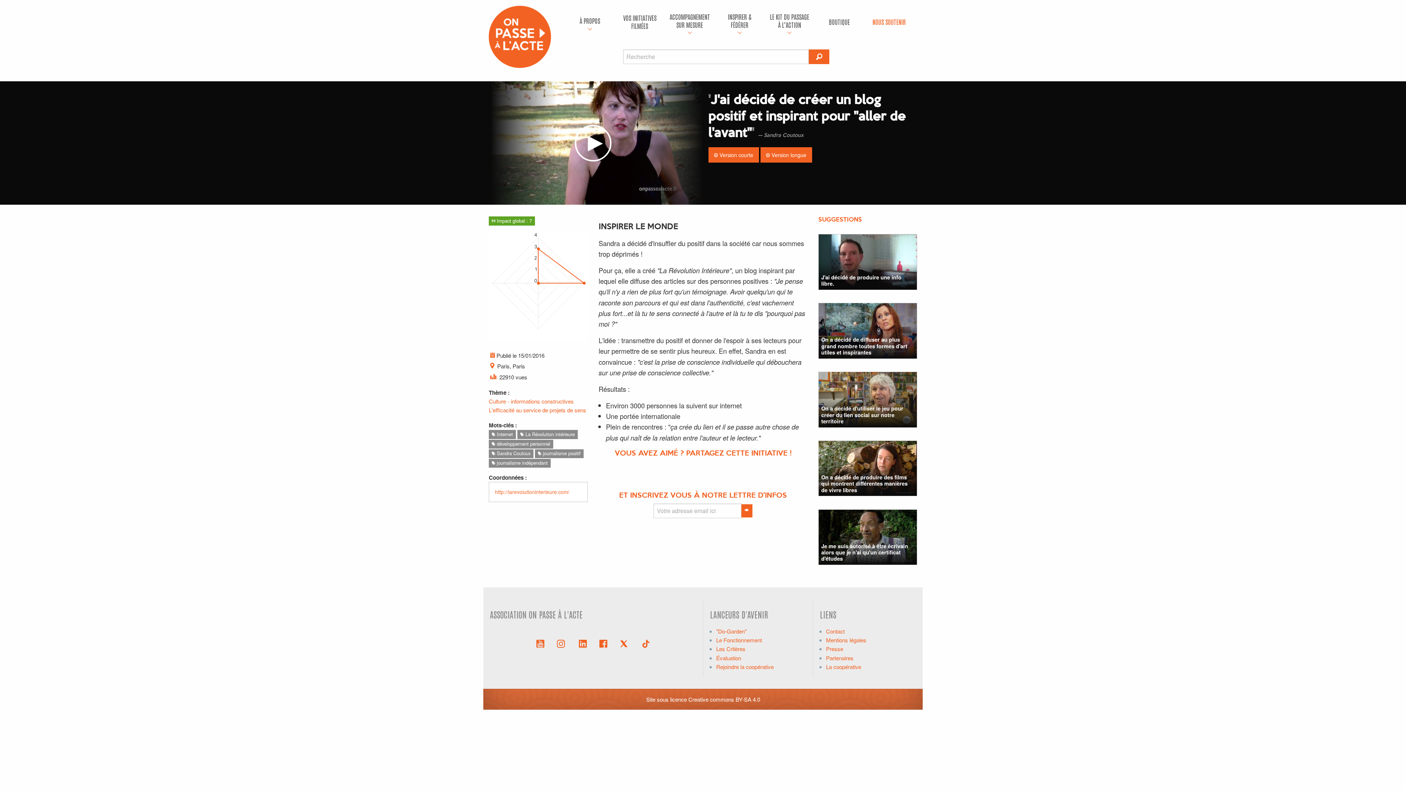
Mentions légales (846, 640)
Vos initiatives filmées (639, 22)
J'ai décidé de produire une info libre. (861, 280)
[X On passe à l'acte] (625, 643)
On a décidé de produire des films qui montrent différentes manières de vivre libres (864, 484)
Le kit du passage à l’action (789, 21)
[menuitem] (590, 22)
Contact (835, 631)
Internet (504, 434)
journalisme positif (561, 453)
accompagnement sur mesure (690, 21)
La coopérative (843, 667)
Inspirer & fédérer (739, 21)
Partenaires (839, 658)
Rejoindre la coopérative (745, 667)
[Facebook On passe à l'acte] (603, 643)
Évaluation (728, 658)
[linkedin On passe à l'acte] (582, 643)
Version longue (788, 155)
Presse (834, 649)
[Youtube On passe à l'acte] (540, 643)
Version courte (735, 155)
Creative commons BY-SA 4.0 (724, 699)
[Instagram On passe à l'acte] (562, 643)
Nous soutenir (889, 22)
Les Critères (730, 649)
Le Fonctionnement (739, 640)
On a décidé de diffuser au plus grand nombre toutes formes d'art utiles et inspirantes (864, 346)
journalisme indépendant (521, 462)
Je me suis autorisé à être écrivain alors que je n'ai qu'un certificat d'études (864, 552)
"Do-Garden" (731, 631)
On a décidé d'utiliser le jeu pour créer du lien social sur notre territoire (862, 415)
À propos (590, 21)
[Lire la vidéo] (593, 143)
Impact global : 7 (513, 220)
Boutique (839, 22)
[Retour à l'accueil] (520, 36)
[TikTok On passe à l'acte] (645, 643)
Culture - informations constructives (531, 401)
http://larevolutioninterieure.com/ (532, 491)
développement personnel (522, 443)
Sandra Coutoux (513, 453)
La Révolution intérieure (549, 434)
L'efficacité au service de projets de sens (537, 410)
